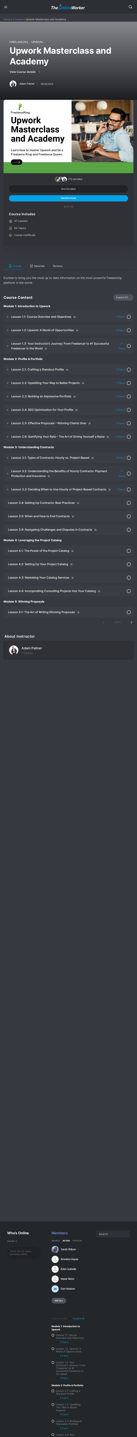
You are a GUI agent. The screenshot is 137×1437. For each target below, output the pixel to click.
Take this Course (68, 198)
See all (59, 1300)
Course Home (59, 1318)
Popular (77, 1241)
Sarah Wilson (68, 1249)
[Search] (130, 6)
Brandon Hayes (69, 1259)
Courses (18, 19)
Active (66, 1241)
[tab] (14, 266)
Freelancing (19, 41)
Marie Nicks (67, 1278)
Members (60, 1233)
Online (12, 1241)
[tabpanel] (68, 277)
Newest (56, 1241)
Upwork (37, 41)
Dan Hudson (68, 1288)
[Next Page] (131, 622)
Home (7, 19)
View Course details (23, 72)
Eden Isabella (68, 1269)
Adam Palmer (32, 648)
